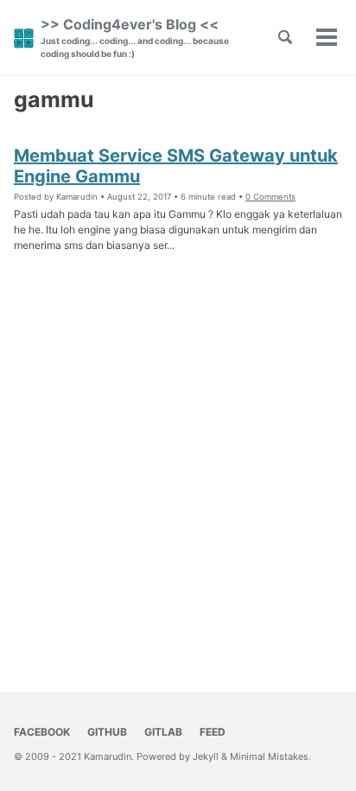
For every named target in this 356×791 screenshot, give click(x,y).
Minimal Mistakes (269, 756)
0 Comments (270, 196)
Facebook (42, 731)
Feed (213, 731)
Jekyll (206, 756)
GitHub (107, 731)
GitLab (163, 731)
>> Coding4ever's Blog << (135, 37)
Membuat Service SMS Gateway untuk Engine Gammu (176, 166)
